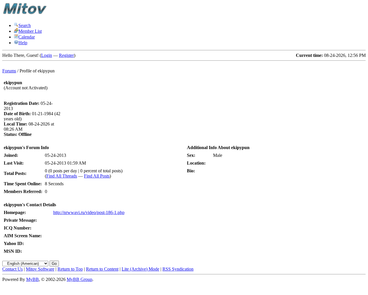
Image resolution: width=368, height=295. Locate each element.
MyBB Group (79, 279)
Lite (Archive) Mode (140, 269)
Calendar (26, 36)
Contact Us (12, 269)
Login (46, 55)
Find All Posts (97, 175)
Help (22, 42)
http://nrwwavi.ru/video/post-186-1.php (88, 212)
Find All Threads (61, 175)
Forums (9, 70)
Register (66, 55)
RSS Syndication (177, 269)
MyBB (32, 279)
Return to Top (70, 269)
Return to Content (102, 269)
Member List (30, 31)
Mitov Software (40, 269)
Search (24, 25)
